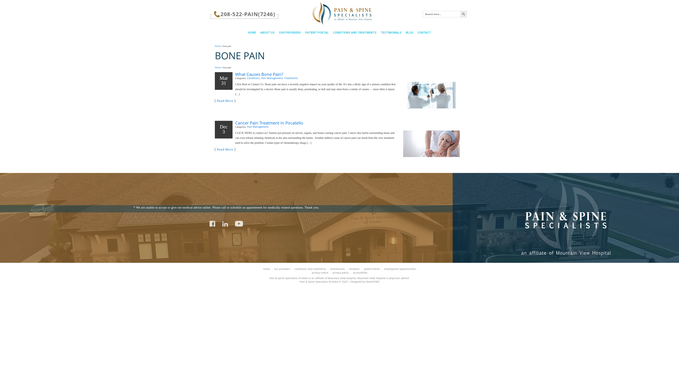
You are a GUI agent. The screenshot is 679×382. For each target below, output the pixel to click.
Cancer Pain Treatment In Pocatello (269, 123)
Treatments (291, 78)
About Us (267, 32)
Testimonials (391, 32)
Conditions (253, 78)
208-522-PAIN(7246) (247, 14)
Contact (424, 32)
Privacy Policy (341, 272)
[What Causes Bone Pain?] (431, 95)
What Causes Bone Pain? (259, 74)
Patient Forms (372, 269)
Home (252, 32)
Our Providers (290, 32)
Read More (225, 101)
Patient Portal (317, 32)
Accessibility (360, 272)
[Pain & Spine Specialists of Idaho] (342, 14)
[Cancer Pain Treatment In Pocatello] (431, 144)
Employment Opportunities (400, 269)
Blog (409, 32)
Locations (354, 269)
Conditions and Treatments (354, 32)
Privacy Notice (320, 272)
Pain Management (272, 78)
